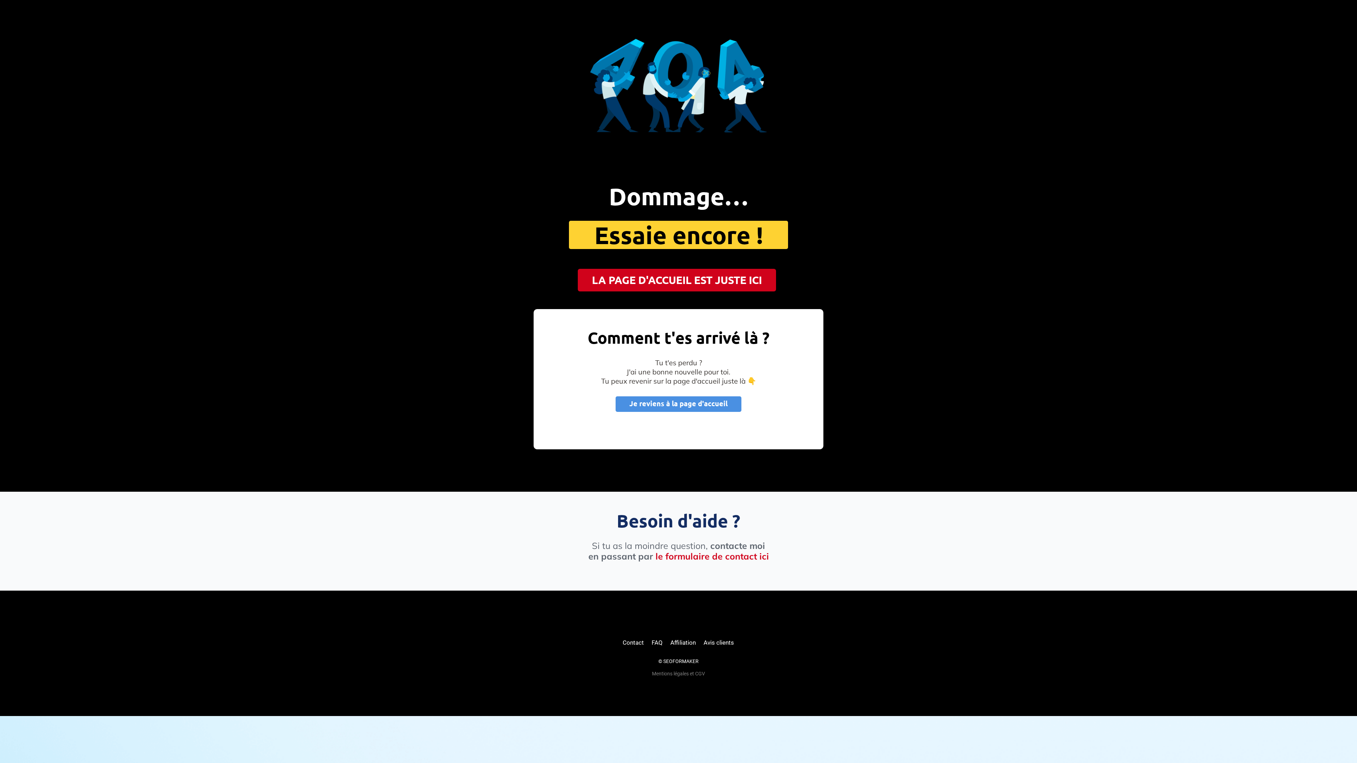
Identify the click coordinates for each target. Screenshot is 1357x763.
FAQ (657, 642)
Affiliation (683, 642)
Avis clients (719, 642)
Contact (633, 642)
